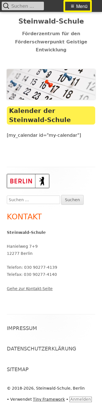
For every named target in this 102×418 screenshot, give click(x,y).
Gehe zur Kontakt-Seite (30, 288)
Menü (82, 6)
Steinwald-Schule (51, 21)
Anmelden (80, 399)
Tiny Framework (49, 399)
